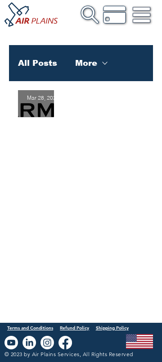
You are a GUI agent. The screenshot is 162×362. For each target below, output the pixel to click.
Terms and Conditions (30, 328)
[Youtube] (11, 342)
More (86, 63)
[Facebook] (65, 342)
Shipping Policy (112, 328)
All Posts (37, 63)
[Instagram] (47, 342)
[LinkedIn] (29, 342)
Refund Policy (74, 328)
